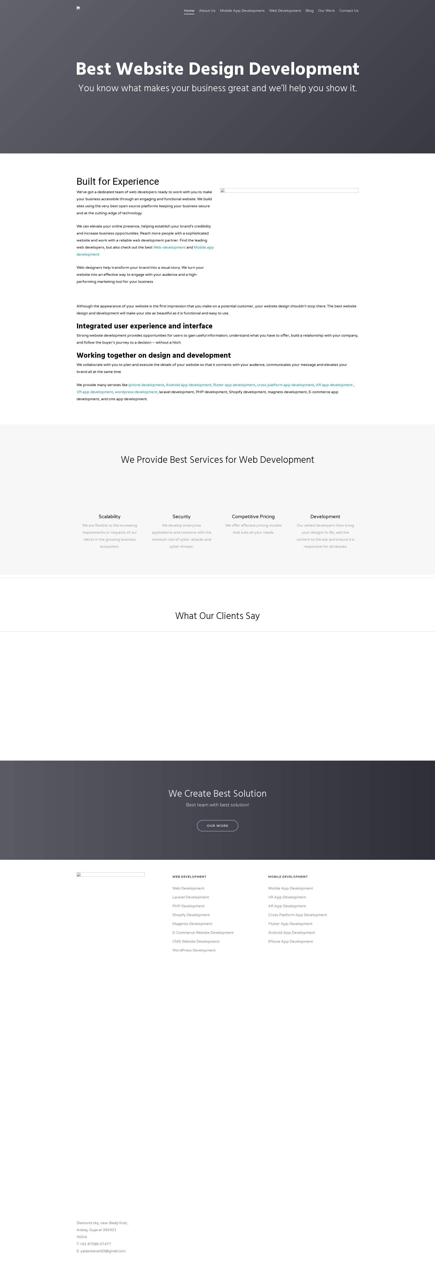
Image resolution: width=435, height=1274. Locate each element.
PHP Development (188, 906)
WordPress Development (194, 950)
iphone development (146, 385)
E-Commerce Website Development (203, 932)
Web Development (188, 888)
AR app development (334, 385)
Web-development (169, 247)
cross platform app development (285, 385)
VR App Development (287, 897)
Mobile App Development (290, 888)
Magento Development (192, 924)
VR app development (95, 392)
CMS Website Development (196, 941)
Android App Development (291, 932)
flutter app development (234, 385)
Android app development (188, 385)
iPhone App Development (290, 941)
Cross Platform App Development (297, 915)
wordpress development (136, 392)
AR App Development (287, 906)
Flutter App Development (290, 924)
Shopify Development (191, 915)
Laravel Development (190, 897)
